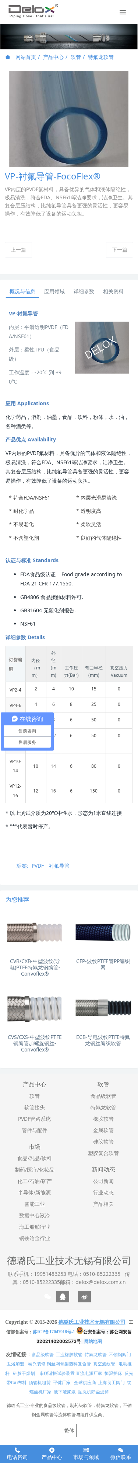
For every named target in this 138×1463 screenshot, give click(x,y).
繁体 (69, 1430)
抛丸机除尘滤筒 (93, 1392)
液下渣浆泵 (65, 1392)
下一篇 (119, 249)
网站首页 (25, 56)
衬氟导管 (59, 865)
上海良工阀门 (111, 1382)
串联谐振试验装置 (57, 1373)
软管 (76, 56)
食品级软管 (43, 1354)
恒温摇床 (113, 1373)
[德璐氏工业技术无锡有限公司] (33, 11)
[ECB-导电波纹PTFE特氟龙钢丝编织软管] (103, 1009)
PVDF (38, 865)
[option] (69, 36)
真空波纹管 (104, 1364)
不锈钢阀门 (120, 1354)
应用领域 (54, 291)
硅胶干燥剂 (24, 1373)
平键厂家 (62, 1382)
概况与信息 (22, 291)
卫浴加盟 (15, 1364)
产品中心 (53, 56)
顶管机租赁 (40, 1382)
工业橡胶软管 (69, 1354)
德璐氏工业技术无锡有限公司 (69, 1260)
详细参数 (84, 291)
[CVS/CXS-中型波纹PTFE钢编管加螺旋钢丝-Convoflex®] (35, 1009)
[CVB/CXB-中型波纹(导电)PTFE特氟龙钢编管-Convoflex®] (35, 932)
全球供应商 (85, 1382)
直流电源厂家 (89, 1373)
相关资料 (113, 291)
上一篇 (18, 249)
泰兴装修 (37, 1364)
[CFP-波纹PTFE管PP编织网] (103, 932)
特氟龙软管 (101, 56)
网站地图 (93, 1341)
